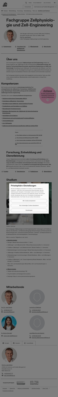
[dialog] (29, 198)
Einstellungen (29, 210)
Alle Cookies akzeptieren (29, 200)
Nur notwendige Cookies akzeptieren (29, 205)
